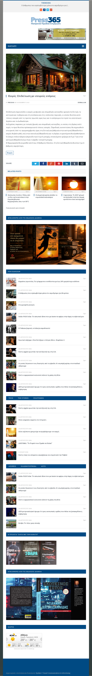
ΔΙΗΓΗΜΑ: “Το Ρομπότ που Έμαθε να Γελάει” (35, 443)
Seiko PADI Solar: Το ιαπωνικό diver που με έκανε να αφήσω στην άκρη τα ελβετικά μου (51, 316)
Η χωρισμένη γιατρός (26, 305)
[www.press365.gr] (46, 20)
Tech (11, 398)
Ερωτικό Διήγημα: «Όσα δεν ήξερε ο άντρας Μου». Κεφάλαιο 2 (41, 340)
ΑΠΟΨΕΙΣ (12, 466)
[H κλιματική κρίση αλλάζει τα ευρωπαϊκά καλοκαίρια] (46, 185)
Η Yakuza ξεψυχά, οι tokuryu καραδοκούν (34, 328)
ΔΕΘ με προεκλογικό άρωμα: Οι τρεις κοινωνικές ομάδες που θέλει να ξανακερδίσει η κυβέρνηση (50, 388)
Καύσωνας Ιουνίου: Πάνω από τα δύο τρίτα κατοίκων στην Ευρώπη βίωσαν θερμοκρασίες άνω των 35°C (19, 198)
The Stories (23, 398)
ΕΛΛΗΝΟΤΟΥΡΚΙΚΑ (28, 466)
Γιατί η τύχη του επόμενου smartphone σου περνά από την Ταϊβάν (42, 455)
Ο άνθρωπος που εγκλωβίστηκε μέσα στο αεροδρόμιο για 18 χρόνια (46, 5)
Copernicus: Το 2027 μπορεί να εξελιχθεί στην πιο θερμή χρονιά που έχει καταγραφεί (73, 197)
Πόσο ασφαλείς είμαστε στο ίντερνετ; (32, 420)
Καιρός (10, 153)
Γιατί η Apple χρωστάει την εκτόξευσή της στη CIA (37, 352)
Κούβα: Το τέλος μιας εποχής (29, 523)
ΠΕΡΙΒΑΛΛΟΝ (82, 102)
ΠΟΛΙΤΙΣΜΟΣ (38, 398)
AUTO (43, 466)
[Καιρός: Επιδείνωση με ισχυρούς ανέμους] (46, 91)
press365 (11, 102)
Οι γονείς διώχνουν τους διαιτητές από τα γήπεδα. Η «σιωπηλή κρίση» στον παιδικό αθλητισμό (49, 364)
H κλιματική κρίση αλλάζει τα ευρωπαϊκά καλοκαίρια (46, 196)
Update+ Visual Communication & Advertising (53, 673)
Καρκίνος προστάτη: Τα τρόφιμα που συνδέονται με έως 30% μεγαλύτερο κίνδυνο (48, 281)
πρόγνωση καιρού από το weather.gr (24, 648)
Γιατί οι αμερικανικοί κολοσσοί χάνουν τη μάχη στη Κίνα (39, 375)
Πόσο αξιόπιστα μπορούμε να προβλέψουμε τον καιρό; (38, 431)
